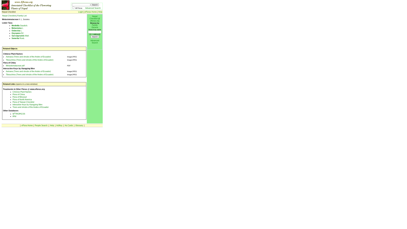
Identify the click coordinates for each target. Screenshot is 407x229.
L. (18, 28)
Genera (95, 27)
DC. (18, 33)
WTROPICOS (19, 114)
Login (80, 12)
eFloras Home (91, 12)
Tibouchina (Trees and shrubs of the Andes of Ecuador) (29, 60)
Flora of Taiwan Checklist (23, 102)
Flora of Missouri (20, 97)
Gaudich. (20, 25)
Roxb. (18, 38)
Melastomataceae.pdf (15, 66)
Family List (22, 16)
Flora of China (19, 94)
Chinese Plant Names (22, 92)
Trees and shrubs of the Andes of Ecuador (31, 107)
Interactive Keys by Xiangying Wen (27, 105)
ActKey (59, 125)
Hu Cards (69, 125)
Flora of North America (22, 99)
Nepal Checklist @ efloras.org (95, 18)
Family (95, 25)
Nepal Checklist (9, 16)
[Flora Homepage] (31, 9)
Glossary (79, 125)
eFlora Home (27, 125)
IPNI (14, 116)
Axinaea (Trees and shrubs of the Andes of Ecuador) (28, 57)
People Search (41, 125)
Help (100, 12)
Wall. (20, 36)
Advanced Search (93, 8)
